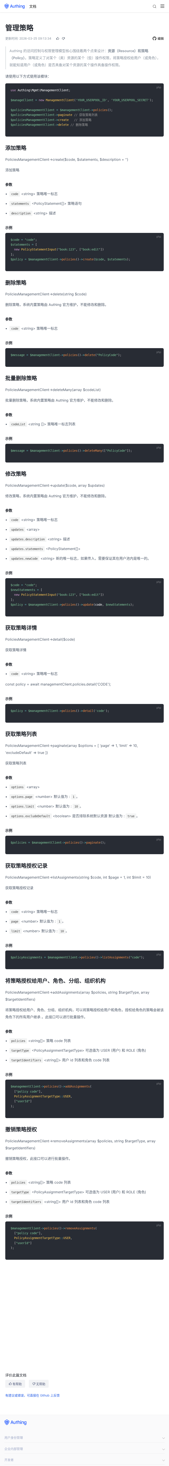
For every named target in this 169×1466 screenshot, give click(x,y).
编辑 (161, 38)
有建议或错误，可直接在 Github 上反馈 (32, 1395)
